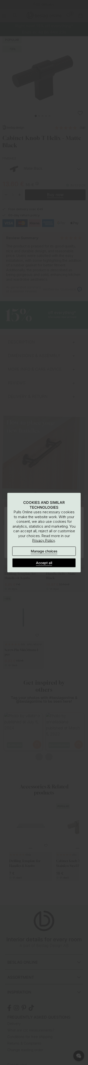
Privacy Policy (43, 540)
